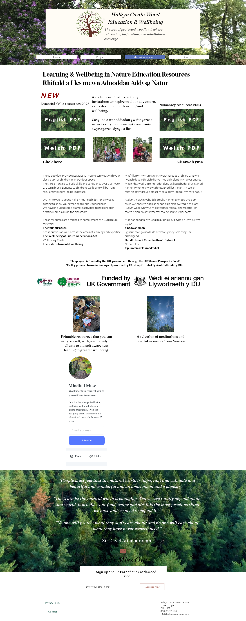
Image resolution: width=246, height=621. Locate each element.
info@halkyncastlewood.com (174, 613)
